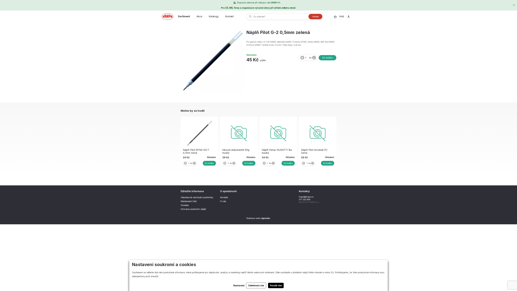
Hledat (315, 16)
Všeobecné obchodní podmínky (197, 197)
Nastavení (238, 285)
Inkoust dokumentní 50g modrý (235, 151)
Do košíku (327, 57)
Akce (199, 16)
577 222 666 (304, 199)
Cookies (185, 205)
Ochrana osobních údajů (193, 209)
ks (310, 57)
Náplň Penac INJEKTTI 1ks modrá (277, 151)
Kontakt (229, 16)
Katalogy (214, 16)
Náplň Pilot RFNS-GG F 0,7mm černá (196, 151)
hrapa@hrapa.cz (306, 197)
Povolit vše (276, 285)
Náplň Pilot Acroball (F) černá (314, 151)
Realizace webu (258, 218)
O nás (223, 201)
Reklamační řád (188, 201)
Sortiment (184, 16)
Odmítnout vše (256, 285)
